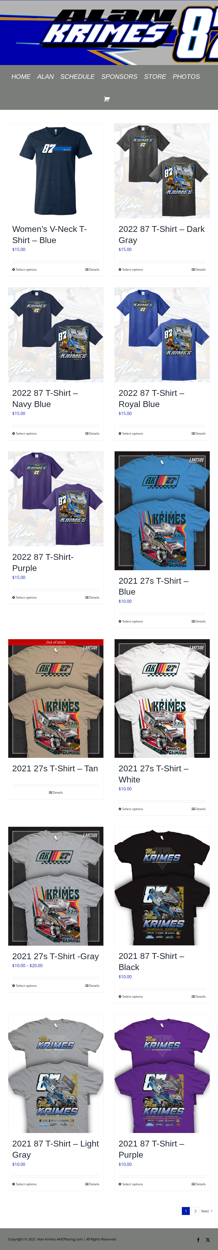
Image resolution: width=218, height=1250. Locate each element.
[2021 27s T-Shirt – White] (162, 698)
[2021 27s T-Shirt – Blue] (162, 510)
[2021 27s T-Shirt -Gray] (55, 886)
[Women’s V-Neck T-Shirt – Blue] (55, 170)
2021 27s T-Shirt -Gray (55, 956)
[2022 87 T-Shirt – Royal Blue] (162, 334)
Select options (26, 269)
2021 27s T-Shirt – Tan (55, 768)
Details (94, 269)
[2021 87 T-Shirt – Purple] (162, 1073)
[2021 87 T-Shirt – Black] (162, 886)
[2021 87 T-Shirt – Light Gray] (55, 1073)
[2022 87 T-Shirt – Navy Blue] (55, 334)
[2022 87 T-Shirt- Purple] (55, 498)
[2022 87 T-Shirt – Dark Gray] (162, 170)
